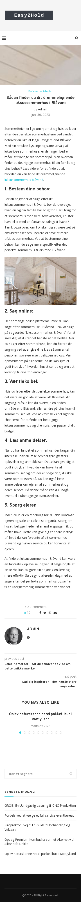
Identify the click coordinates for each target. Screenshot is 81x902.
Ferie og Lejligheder (40, 91)
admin (42, 109)
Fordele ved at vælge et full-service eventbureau (39, 815)
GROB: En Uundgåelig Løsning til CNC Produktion (40, 805)
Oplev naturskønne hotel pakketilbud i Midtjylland (40, 854)
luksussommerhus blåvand (23, 180)
